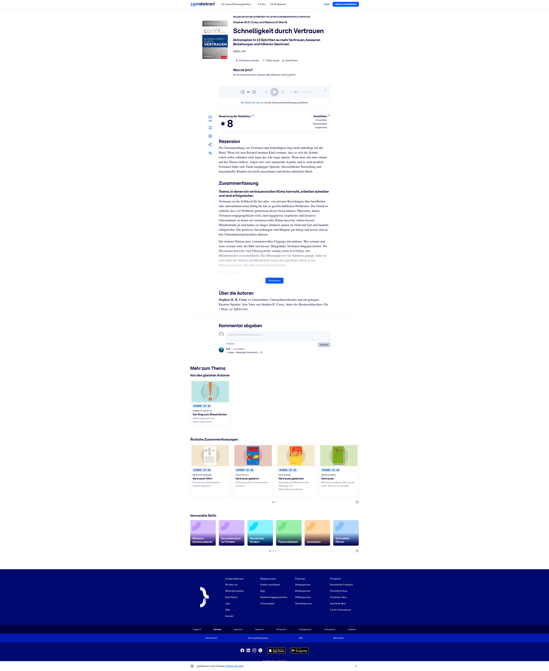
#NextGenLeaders (234, 591)
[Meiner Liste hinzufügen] (210, 136)
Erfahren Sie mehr (234, 666)
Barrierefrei (338, 638)
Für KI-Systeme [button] (278, 4)
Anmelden (230, 344)
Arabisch (352, 629)
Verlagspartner (302, 584)
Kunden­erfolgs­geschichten (273, 597)
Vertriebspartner (303, 603)
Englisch (197, 629)
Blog (262, 591)
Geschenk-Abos (338, 603)
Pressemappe (267, 603)
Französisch (329, 629)
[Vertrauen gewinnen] (296, 455)
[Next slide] (357, 502)
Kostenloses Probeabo (341, 584)
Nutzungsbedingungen (258, 638)
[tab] (273, 502)
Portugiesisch (305, 629)
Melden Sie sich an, (254, 102)
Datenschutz (211, 638)
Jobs (227, 603)
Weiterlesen (274, 280)
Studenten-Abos (338, 597)
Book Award (231, 597)
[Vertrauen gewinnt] (253, 455)
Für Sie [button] (261, 4)
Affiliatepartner (303, 597)
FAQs (227, 609)
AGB (301, 638)
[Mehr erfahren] (252, 115)
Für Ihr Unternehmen (340, 609)
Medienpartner (302, 591)
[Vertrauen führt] (210, 455)
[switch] (274, 92)
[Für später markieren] (210, 128)
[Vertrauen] (339, 455)
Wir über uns (231, 584)
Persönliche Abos (338, 591)
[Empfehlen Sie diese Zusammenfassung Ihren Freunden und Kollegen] (210, 144)
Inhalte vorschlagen (270, 584)
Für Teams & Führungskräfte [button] (235, 4)
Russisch (259, 629)
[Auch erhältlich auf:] (210, 153)
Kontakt (229, 616)
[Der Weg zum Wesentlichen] (210, 391)
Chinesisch (281, 629)
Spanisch (238, 629)
